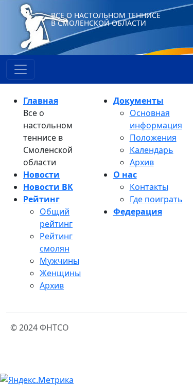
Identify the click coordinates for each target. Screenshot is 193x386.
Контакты (149, 186)
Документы (138, 100)
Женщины (60, 273)
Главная (40, 100)
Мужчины (59, 260)
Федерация (137, 211)
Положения (153, 137)
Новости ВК (48, 186)
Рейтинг (41, 199)
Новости (41, 174)
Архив (52, 285)
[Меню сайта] (20, 69)
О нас (125, 174)
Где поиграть (156, 199)
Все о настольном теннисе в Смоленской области (106, 19)
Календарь (151, 150)
